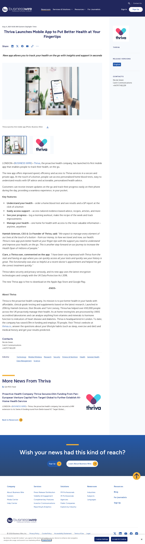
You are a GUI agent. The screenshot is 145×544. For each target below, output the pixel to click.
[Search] (129, 3)
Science (37, 361)
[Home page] (17, 9)
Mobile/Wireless (35, 357)
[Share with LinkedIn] (12, 46)
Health (82, 357)
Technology (21, 357)
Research (47, 357)
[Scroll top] (136, 476)
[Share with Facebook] (22, 46)
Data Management (24, 361)
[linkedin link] (120, 533)
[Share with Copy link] (32, 46)
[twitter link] (115, 533)
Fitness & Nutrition (70, 357)
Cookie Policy (47, 540)
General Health (93, 357)
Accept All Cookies (119, 539)
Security (56, 357)
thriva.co (6, 326)
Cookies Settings (102, 539)
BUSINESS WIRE (22, 163)
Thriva (37, 163)
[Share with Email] (27, 46)
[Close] (141, 539)
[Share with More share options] (37, 46)
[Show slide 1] (14, 145)
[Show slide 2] (41, 145)
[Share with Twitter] (17, 46)
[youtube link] (125, 534)
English (117, 64)
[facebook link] (131, 533)
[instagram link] (136, 533)
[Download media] (47, 127)
